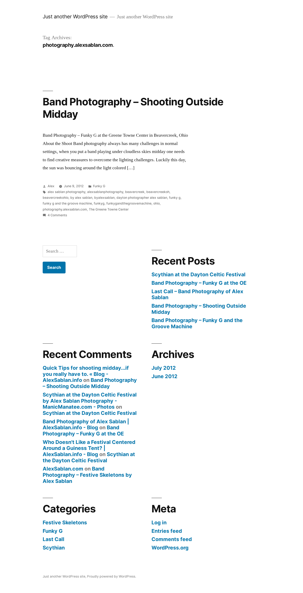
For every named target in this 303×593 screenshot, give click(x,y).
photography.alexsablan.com (65, 209)
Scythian (54, 548)
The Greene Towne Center (109, 209)
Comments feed (172, 539)
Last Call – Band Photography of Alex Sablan (197, 294)
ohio (156, 203)
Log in (159, 522)
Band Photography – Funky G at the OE (199, 283)
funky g (175, 198)
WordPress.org (170, 548)
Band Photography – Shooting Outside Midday (133, 107)
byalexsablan (104, 198)
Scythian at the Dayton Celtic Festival (198, 274)
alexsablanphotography (105, 192)
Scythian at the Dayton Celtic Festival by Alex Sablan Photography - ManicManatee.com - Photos (90, 401)
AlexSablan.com (63, 469)
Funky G (99, 186)
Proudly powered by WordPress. (111, 576)
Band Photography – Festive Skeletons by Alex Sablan (87, 475)
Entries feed (167, 531)
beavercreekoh (157, 192)
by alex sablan (81, 198)
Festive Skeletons (65, 522)
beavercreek (134, 192)
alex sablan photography (66, 192)
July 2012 (164, 368)
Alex (51, 186)
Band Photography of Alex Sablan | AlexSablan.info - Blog (86, 424)
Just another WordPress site (75, 16)
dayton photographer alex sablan (141, 198)
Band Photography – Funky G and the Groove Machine (197, 323)
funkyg (99, 203)
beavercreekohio (55, 198)
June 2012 (164, 376)
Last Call (53, 539)
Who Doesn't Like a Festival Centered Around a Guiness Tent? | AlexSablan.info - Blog (89, 448)
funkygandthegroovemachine (129, 203)
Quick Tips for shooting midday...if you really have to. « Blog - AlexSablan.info (86, 374)
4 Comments (57, 215)
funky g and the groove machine (67, 203)
